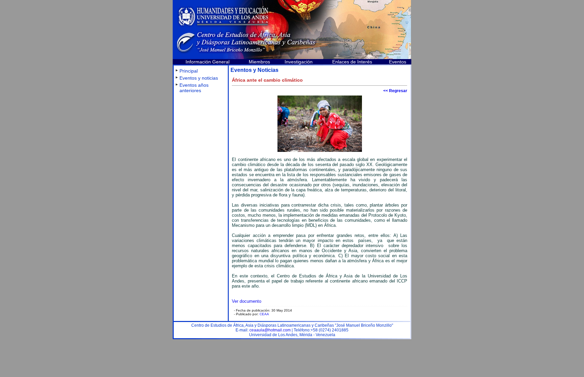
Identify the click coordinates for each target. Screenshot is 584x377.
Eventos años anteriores (194, 87)
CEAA (264, 314)
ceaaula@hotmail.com (270, 330)
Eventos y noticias (198, 78)
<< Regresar (395, 90)
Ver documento (246, 301)
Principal (188, 71)
